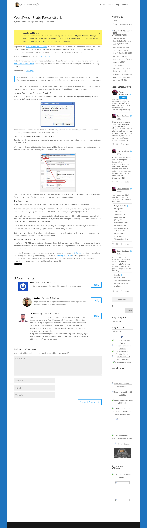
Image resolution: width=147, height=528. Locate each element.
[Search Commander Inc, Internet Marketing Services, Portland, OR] (122, 376)
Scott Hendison (123, 116)
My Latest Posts (119, 34)
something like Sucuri (63, 255)
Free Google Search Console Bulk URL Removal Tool (123, 41)
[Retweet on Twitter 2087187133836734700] (118, 291)
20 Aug (119, 119)
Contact (125, 5)
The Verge (30, 71)
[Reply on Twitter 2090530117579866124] (114, 144)
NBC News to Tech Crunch (24, 64)
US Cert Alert (46, 56)
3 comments (49, 22)
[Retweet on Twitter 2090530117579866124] (118, 144)
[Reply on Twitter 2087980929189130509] (114, 244)
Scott (18, 22)
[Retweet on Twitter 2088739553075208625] (118, 181)
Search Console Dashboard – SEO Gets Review (121, 68)
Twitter (60, 41)
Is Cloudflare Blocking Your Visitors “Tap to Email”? (121, 50)
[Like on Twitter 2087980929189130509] (122, 244)
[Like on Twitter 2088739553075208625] (122, 181)
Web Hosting (38, 22)
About (110, 5)
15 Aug (119, 154)
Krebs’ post (78, 253)
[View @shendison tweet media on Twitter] (127, 140)
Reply (96, 284)
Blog (117, 5)
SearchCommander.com (39, 36)
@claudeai (128, 133)
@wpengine (116, 178)
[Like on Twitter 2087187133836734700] (122, 291)
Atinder (33, 313)
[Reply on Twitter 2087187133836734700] (114, 291)
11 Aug (119, 254)
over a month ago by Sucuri (36, 47)
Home (102, 5)
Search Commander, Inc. (122, 24)
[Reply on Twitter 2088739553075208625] (114, 181)
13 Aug (119, 192)
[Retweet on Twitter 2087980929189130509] (118, 244)
